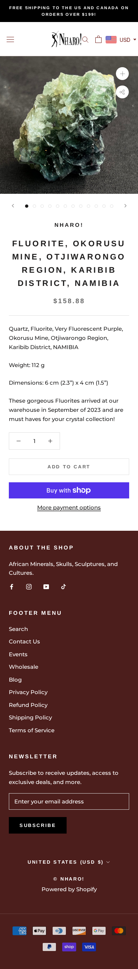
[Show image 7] (73, 206)
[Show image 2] (34, 206)
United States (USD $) (66, 862)
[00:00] (69, 125)
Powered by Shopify (69, 889)
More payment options (69, 507)
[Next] (125, 205)
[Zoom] (122, 73)
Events (18, 654)
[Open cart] (98, 39)
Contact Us (24, 641)
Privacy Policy (28, 692)
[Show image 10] (96, 206)
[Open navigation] (10, 39)
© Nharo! (69, 879)
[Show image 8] (80, 206)
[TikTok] (63, 586)
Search (18, 628)
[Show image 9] (88, 206)
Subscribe (38, 825)
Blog (15, 679)
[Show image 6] (65, 206)
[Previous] (13, 205)
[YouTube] (46, 586)
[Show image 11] (104, 206)
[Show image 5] (57, 206)
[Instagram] (29, 586)
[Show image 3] (42, 206)
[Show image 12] (111, 206)
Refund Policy (28, 704)
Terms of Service (31, 730)
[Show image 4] (50, 206)
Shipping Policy (30, 717)
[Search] (85, 39)
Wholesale (23, 666)
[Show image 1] (26, 206)
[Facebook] (11, 586)
